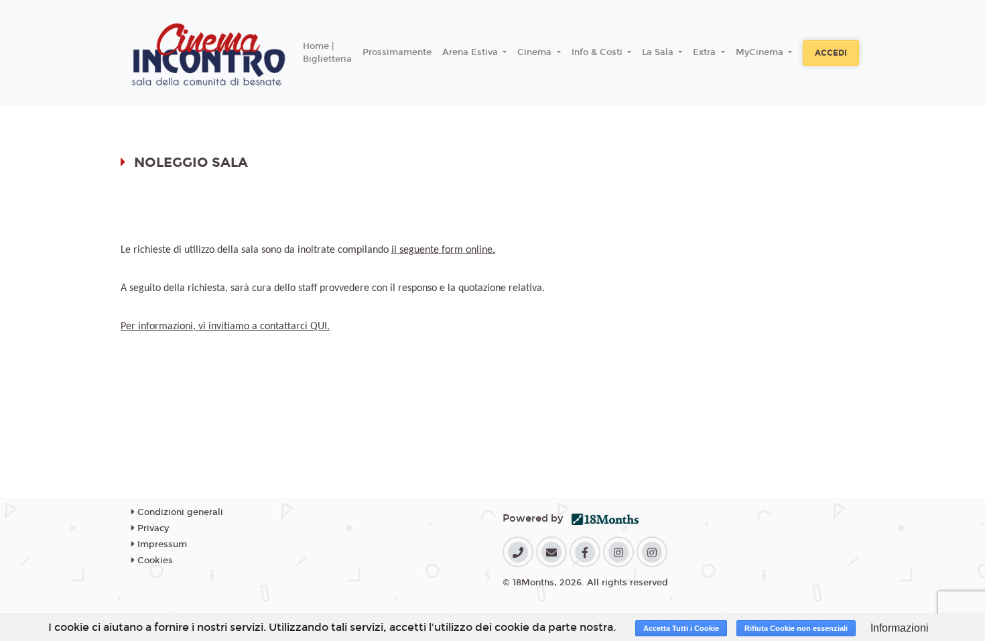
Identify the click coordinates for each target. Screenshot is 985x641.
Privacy (152, 528)
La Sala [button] (659, 52)
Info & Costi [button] (598, 52)
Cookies (154, 560)
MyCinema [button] (761, 52)
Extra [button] (705, 52)
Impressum (161, 544)
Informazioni (899, 628)
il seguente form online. (443, 250)
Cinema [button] (535, 52)
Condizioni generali (179, 512)
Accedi (831, 53)
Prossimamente (397, 52)
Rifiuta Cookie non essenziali (796, 628)
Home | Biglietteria (327, 53)
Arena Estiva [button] (471, 52)
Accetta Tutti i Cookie (681, 628)
